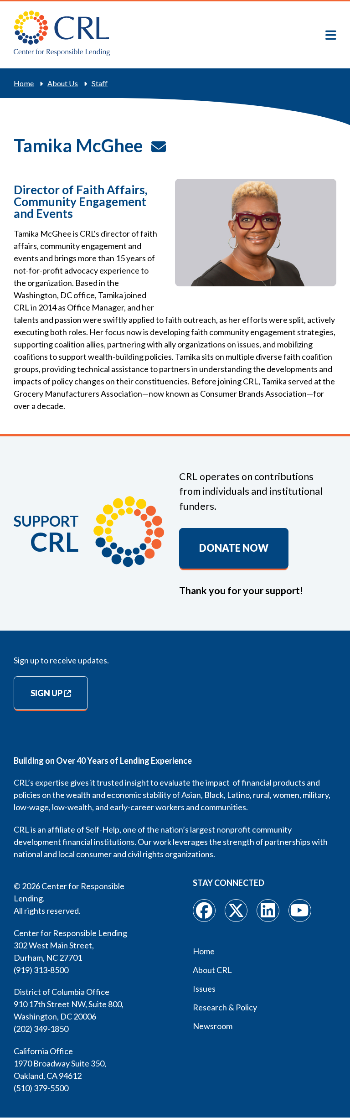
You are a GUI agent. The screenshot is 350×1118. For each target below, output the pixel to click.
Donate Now (233, 548)
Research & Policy (225, 1007)
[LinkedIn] (268, 910)
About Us (62, 83)
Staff (100, 83)
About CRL (212, 970)
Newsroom (212, 1026)
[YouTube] (299, 910)
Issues (204, 988)
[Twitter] (236, 910)
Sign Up (46, 693)
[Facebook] (204, 910)
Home (24, 83)
